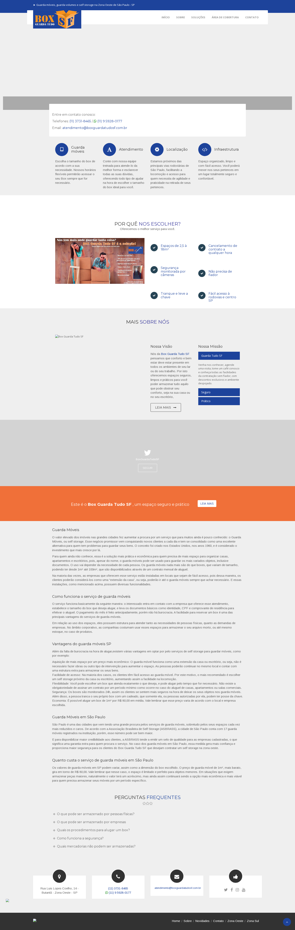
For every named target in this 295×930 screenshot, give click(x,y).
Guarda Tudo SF (211, 356)
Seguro (206, 392)
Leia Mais (163, 407)
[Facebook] (232, 890)
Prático (206, 401)
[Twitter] (226, 890)
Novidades (202, 921)
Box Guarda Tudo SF (175, 354)
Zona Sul (253, 921)
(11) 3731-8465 (80, 121)
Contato (218, 921)
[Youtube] (243, 890)
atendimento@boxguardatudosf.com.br (94, 128)
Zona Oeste (235, 921)
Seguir (148, 467)
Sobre (188, 921)
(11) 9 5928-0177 (109, 121)
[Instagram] (237, 890)
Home (176, 921)
